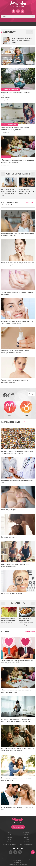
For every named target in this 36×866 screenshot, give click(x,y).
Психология (26, 835)
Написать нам (18, 827)
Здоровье (26, 837)
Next (31, 32)
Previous (28, 32)
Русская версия (23, 864)
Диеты (10, 835)
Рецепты (9, 842)
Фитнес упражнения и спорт (11, 89)
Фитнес (10, 832)
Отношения (6, 157)
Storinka (18, 5)
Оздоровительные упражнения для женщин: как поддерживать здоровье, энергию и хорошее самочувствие (15, 95)
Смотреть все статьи (29, 422)
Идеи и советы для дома (26, 844)
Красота (9, 837)
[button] (33, 24)
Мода (9, 839)
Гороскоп (26, 842)
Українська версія (13, 864)
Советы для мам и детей (10, 124)
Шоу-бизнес (26, 832)
